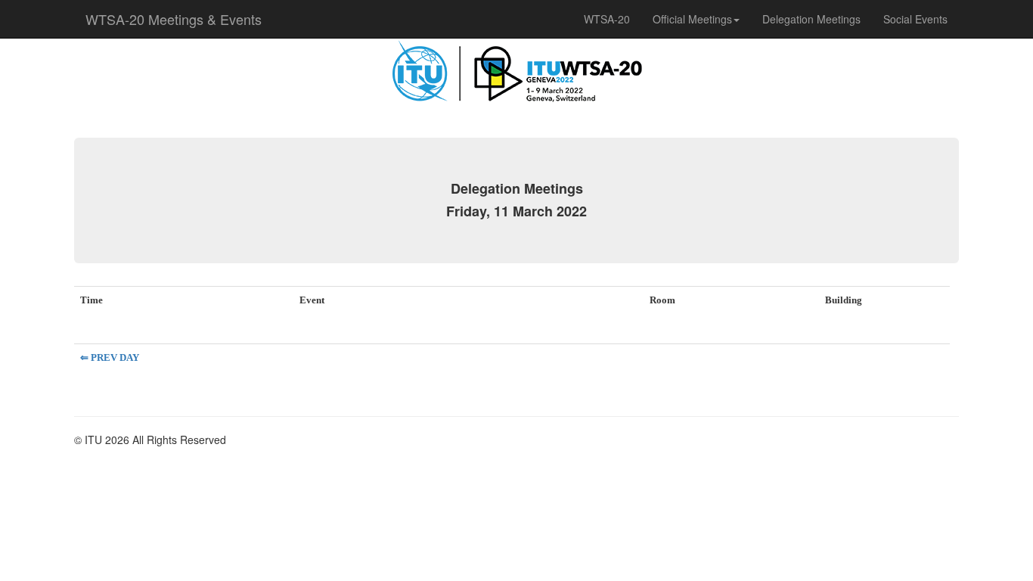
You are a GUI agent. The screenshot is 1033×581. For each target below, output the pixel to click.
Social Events (915, 18)
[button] (696, 19)
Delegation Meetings (811, 18)
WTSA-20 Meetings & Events (173, 19)
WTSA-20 (607, 18)
